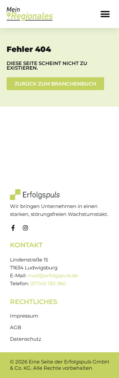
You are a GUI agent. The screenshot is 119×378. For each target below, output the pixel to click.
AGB (15, 327)
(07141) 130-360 (48, 284)
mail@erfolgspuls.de (53, 276)
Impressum (24, 316)
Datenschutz (25, 339)
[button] (105, 14)
